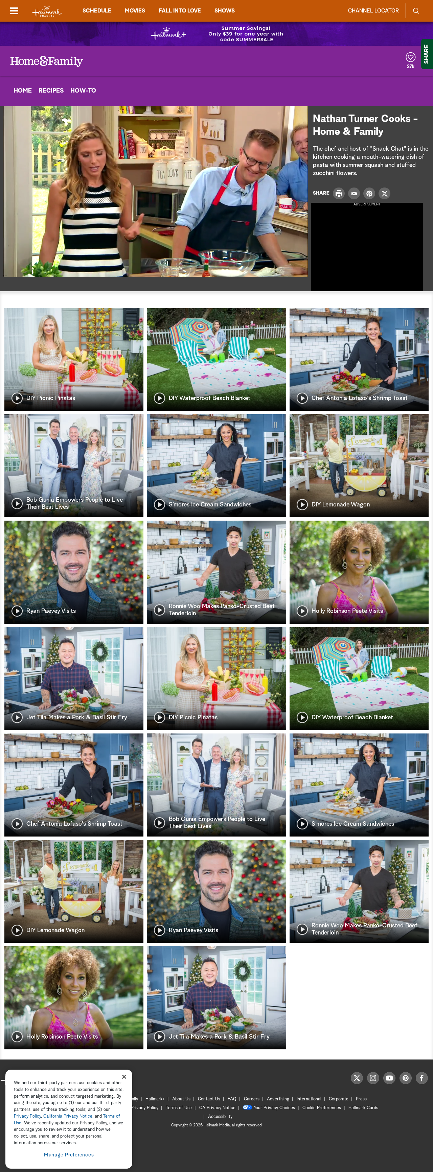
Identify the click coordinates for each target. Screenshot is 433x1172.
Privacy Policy (144, 1108)
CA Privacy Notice (217, 1108)
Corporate (338, 1099)
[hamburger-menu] (14, 11)
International (309, 1099)
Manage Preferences (69, 1154)
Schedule (97, 11)
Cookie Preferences (321, 1108)
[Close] (124, 1076)
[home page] (47, 11)
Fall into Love (180, 11)
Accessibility (220, 1117)
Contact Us (209, 1099)
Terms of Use (179, 1108)
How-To (83, 91)
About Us (181, 1099)
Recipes (51, 91)
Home (23, 91)
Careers (251, 1099)
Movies (135, 11)
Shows (224, 11)
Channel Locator (373, 11)
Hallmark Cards (363, 1108)
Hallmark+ (155, 1099)
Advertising (278, 1099)
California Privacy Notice (67, 1116)
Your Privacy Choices (274, 1108)
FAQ (232, 1099)
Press (361, 1099)
